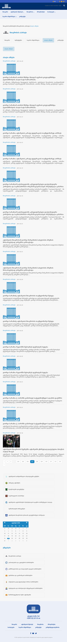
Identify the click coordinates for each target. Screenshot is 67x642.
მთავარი (5, 12)
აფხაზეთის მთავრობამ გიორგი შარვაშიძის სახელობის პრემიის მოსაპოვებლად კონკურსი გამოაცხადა (28, 241)
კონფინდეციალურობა (52, 627)
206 (28, 461)
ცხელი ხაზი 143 (33, 616)
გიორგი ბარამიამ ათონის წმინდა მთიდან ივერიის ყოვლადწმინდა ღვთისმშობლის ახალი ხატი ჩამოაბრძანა (29, 78)
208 (37, 461)
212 (55, 461)
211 (51, 461)
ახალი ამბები (48, 40)
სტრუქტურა (18, 40)
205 (23, 461)
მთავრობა (40, 624)
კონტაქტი (22, 16)
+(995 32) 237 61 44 (33, 618)
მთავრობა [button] (30, 12)
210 (46, 461)
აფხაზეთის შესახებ (27, 624)
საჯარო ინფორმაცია (33, 40)
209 (42, 461)
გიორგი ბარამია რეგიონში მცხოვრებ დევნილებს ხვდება (25, 347)
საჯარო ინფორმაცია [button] (9, 16)
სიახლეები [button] (51, 12)
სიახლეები (11, 627)
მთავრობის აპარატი (9, 61)
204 (18, 461)
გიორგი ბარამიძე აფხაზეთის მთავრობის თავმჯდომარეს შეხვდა (28, 296)
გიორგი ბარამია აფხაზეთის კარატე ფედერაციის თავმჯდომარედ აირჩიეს (32, 133)
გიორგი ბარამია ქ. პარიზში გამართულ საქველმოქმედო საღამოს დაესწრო (32, 398)
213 (60, 461)
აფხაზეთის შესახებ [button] (17, 12)
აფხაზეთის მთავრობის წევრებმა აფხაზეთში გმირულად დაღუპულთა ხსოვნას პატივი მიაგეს (33, 450)
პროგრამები (41, 12)
